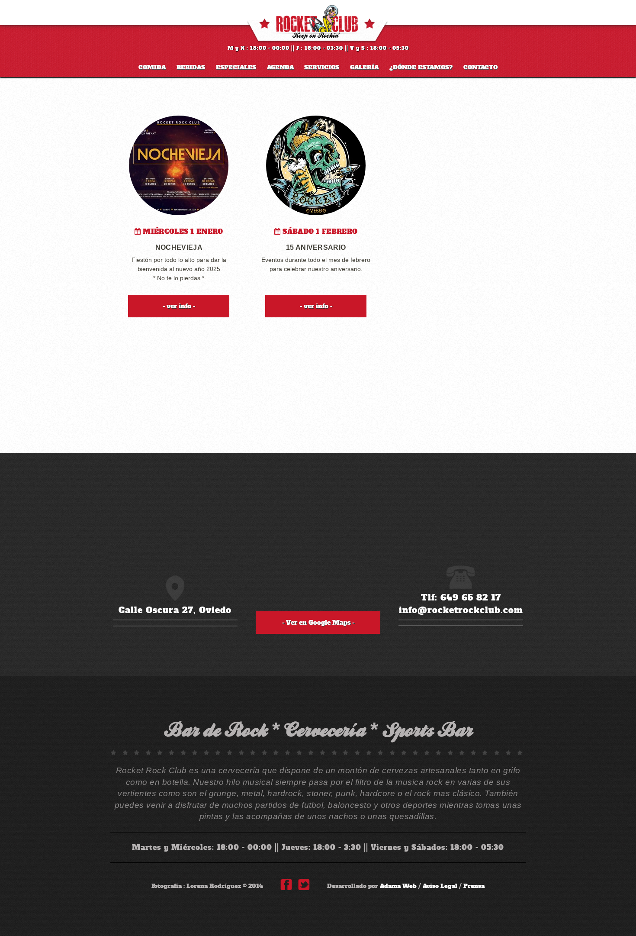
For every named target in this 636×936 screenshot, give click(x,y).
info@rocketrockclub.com (461, 610)
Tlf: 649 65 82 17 (461, 598)
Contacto (480, 67)
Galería (364, 67)
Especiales (236, 67)
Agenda (280, 67)
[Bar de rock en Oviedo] (318, 24)
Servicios (321, 67)
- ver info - (179, 306)
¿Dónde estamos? (421, 67)
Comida (152, 67)
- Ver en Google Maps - (318, 622)
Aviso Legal (440, 886)
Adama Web (398, 886)
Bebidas (191, 67)
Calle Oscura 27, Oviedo (175, 610)
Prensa (474, 886)
